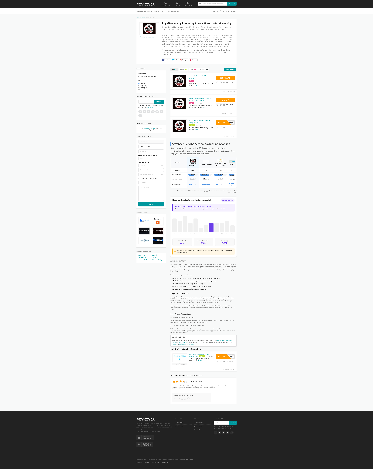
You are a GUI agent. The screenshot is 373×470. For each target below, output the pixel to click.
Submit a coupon (230, 69)
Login (234, 11)
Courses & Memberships (144, 260)
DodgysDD (182, 344)
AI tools (154, 255)
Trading (154, 257)
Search (232, 3)
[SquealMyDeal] (145, 4)
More (197, 85)
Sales (193, 69)
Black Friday (142, 257)
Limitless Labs (191, 344)
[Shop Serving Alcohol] (149, 28)
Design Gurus (183, 342)
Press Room (199, 422)
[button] (166, 60)
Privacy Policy (165, 462)
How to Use (199, 426)
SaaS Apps (141, 255)
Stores (156, 11)
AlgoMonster (221, 340)
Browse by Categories (144, 11)
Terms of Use (155, 462)
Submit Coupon (173, 11)
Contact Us (199, 429)
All (174, 69)
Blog (163, 11)
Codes (183, 69)
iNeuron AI (175, 344)
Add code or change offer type (147, 155)
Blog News (180, 426)
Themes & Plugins (158, 260)
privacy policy (150, 107)
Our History (180, 422)
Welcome (139, 462)
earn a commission (150, 128)
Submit (151, 204)
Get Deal (224, 78)
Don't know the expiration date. (151, 178)
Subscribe (159, 101)
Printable (203, 69)
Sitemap (146, 462)
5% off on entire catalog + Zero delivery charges (199, 355)
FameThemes (189, 459)
